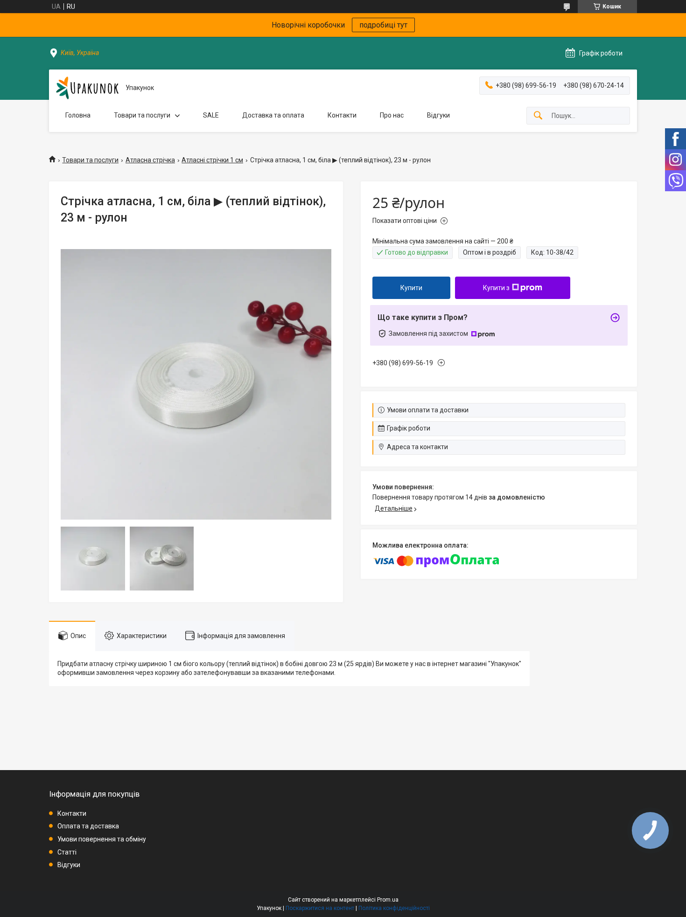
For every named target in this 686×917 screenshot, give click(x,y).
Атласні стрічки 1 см (212, 160)
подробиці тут (383, 25)
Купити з (496, 288)
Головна (78, 115)
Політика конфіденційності (394, 908)
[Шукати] (538, 116)
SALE (211, 115)
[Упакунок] (87, 87)
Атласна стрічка (150, 160)
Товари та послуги (142, 115)
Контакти (342, 115)
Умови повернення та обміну (101, 839)
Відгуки (438, 115)
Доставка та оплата (273, 115)
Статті (67, 852)
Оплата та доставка (88, 826)
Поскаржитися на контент (320, 908)
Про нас (392, 115)
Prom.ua (388, 899)
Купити (411, 288)
